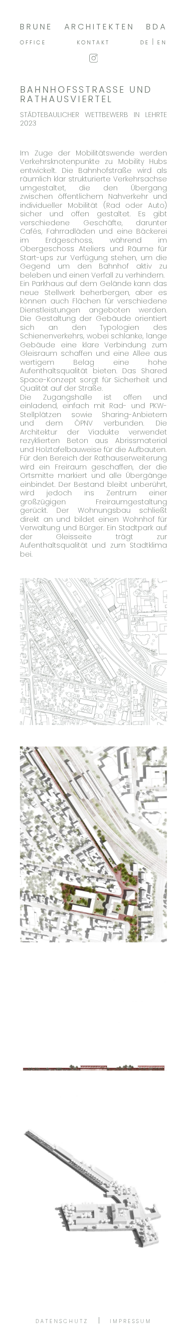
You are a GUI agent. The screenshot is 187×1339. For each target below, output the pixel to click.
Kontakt (93, 42)
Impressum (131, 1321)
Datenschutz (61, 1321)
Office (33, 42)
